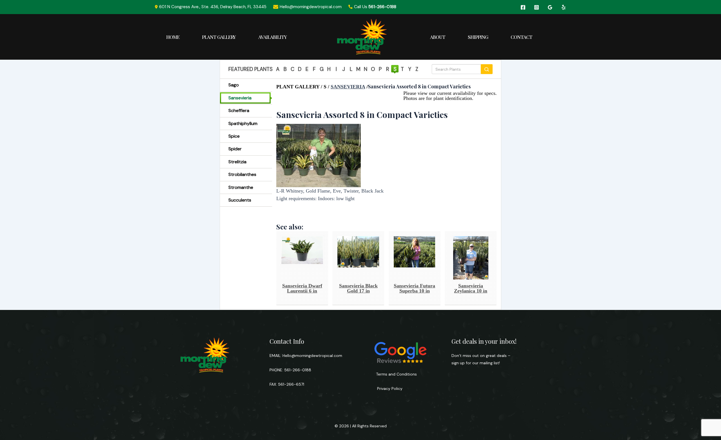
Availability (272, 37)
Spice (234, 136)
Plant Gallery (219, 37)
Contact (521, 37)
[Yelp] (563, 7)
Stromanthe (240, 187)
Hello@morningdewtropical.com (312, 355)
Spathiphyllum (242, 123)
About (437, 37)
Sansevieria (240, 98)
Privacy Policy (389, 388)
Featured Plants (250, 69)
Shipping (478, 37)
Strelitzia (237, 162)
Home (172, 37)
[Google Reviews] (550, 7)
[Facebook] (523, 7)
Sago (233, 85)
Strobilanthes (242, 174)
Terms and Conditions (396, 374)
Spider (235, 149)
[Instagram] (536, 7)
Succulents (239, 200)
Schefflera (238, 110)
